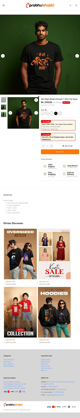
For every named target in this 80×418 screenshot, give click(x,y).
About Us (44, 370)
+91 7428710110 (61, 389)
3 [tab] (41, 96)
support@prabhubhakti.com (55, 395)
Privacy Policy (45, 366)
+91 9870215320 (52, 386)
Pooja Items (7, 362)
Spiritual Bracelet (8, 366)
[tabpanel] (40, 55)
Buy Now (60, 152)
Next (77, 56)
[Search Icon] (70, 5)
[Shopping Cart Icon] (76, 5)
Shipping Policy (46, 359)
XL (56, 113)
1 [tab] (38, 96)
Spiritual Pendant (8, 359)
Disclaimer (44, 364)
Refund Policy (45, 362)
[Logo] (40, 4)
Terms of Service (46, 368)
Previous (3, 56)
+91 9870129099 (58, 392)
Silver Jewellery (8, 364)
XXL (60, 113)
